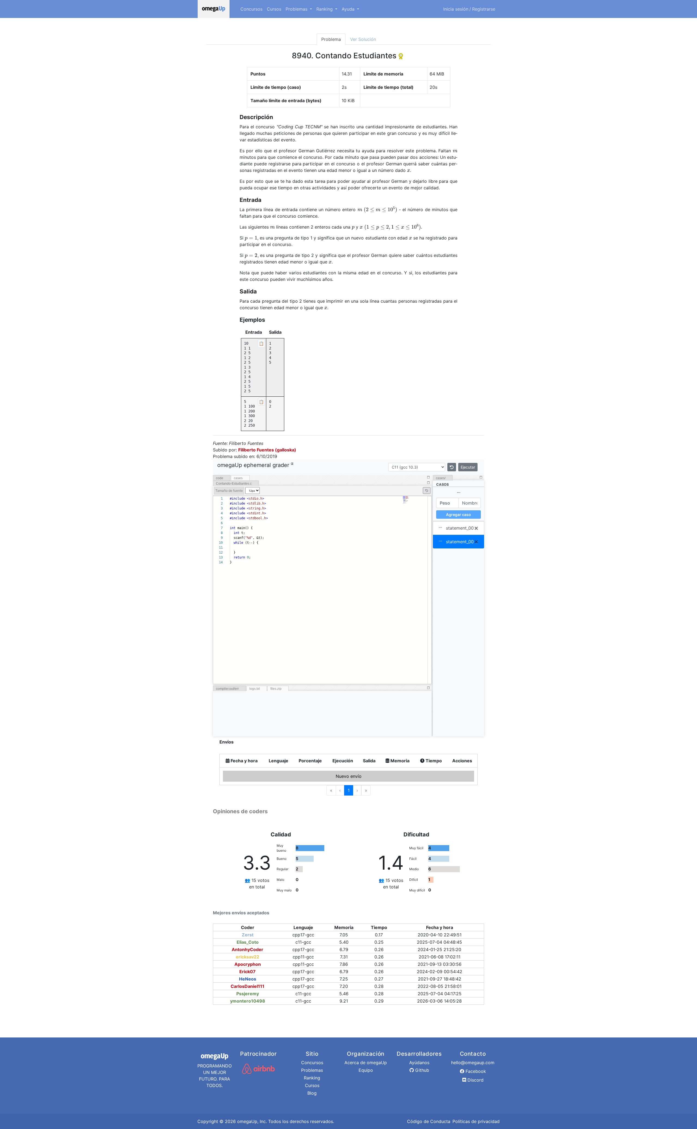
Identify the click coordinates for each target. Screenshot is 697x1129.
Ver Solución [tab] (363, 39)
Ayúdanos (419, 1062)
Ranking (312, 1078)
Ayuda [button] (349, 9)
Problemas (312, 1070)
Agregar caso (458, 514)
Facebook (475, 1071)
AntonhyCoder (247, 949)
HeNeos (247, 979)
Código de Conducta (428, 1121)
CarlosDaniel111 (247, 986)
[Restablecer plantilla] (451, 467)
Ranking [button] (325, 9)
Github (421, 1070)
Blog (312, 1093)
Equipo (366, 1070)
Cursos (274, 9)
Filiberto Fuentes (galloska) (267, 450)
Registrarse (483, 9)
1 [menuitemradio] (349, 790)
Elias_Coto (248, 942)
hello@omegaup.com (472, 1062)
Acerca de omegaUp (365, 1062)
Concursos (251, 9)
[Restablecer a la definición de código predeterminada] (426, 490)
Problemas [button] (297, 9)
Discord (475, 1080)
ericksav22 (247, 957)
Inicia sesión (455, 9)
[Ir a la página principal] (214, 9)
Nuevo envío (349, 776)
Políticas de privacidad (476, 1121)
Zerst (247, 934)
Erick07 (247, 971)
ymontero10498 (247, 1001)
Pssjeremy (247, 993)
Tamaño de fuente (229, 490)
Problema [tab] (331, 39)
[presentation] (455, 150)
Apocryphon (247, 964)
